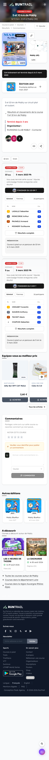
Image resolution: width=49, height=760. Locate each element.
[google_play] (30, 631)
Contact (29, 652)
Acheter (16, 400)
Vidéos (29, 673)
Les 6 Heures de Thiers (12, 560)
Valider (32, 641)
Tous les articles (36, 407)
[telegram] (25, 631)
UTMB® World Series (11, 667)
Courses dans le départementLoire (21, 580)
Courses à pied (9, 652)
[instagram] (15, 631)
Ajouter (42, 26)
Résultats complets (26, 233)
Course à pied (8, 25)
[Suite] (41, 376)
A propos (30, 655)
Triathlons (7, 658)
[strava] (20, 631)
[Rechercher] (42, 744)
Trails (5, 655)
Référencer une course (35, 658)
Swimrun (6, 664)
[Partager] (41, 146)
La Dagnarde (34, 558)
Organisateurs (32, 661)
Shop (28, 670)
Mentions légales (10, 686)
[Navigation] (5, 4)
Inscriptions (31, 664)
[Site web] (31, 36)
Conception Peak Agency (14, 690)
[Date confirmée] (5, 565)
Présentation (12, 241)
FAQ (23, 686)
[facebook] (5, 631)
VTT (4, 661)
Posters (29, 667)
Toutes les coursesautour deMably (21, 575)
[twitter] (10, 631)
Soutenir (30, 678)
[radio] (8, 437)
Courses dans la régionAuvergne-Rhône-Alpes (24, 585)
